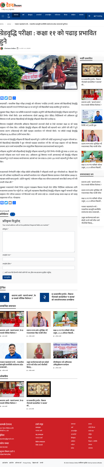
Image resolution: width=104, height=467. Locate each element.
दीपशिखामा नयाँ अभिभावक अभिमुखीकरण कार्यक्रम (62, 363)
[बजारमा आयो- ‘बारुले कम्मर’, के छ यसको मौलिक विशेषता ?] (12, 319)
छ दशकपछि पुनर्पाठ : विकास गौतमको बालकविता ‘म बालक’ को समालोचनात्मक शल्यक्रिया (63, 297)
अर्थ (23, 14)
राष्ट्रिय (90, 434)
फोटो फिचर (91, 427)
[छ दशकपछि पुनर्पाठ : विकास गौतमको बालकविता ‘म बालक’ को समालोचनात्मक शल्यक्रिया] (39, 389)
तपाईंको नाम (7, 255)
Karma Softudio (97, 463)
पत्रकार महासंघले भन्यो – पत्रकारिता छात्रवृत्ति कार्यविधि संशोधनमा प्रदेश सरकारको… (12, 365)
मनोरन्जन (57, 14)
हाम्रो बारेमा (5, 463)
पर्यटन (73, 444)
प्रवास (90, 424)
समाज (90, 444)
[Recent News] (89, 16)
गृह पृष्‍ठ (9, 16)
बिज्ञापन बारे (35, 463)
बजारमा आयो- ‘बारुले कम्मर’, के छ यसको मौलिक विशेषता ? (24, 297)
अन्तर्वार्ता (38, 14)
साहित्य (73, 14)
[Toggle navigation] (3, 16)
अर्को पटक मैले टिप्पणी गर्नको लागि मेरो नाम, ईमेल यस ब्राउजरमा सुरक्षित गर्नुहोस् (28, 272)
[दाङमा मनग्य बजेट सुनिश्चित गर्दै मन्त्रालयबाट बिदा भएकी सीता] (39, 319)
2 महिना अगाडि (31, 336)
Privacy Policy (27, 463)
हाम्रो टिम (11, 463)
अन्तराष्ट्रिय (48, 14)
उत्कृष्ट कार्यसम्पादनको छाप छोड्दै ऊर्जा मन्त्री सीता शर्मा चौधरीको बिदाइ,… (38, 365)
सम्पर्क (41, 463)
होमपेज (1, 24)
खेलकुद (30, 14)
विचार (65, 14)
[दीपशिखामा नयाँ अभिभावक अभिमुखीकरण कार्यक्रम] (65, 350)
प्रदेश (72, 448)
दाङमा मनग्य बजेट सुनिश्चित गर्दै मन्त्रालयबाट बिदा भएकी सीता (37, 331)
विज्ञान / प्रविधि (92, 441)
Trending (99, 16)
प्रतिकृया (5, 229)
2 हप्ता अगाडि (4, 336)
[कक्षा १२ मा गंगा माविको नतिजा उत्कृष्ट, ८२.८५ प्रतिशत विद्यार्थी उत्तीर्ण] (65, 319)
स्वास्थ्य (81, 14)
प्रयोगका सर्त (18, 463)
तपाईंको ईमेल (7, 264)
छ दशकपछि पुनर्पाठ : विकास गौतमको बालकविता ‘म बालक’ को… (37, 403)
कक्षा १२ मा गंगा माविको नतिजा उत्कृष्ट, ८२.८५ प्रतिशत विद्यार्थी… (63, 331)
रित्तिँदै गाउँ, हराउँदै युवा (88, 125)
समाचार (16, 14)
